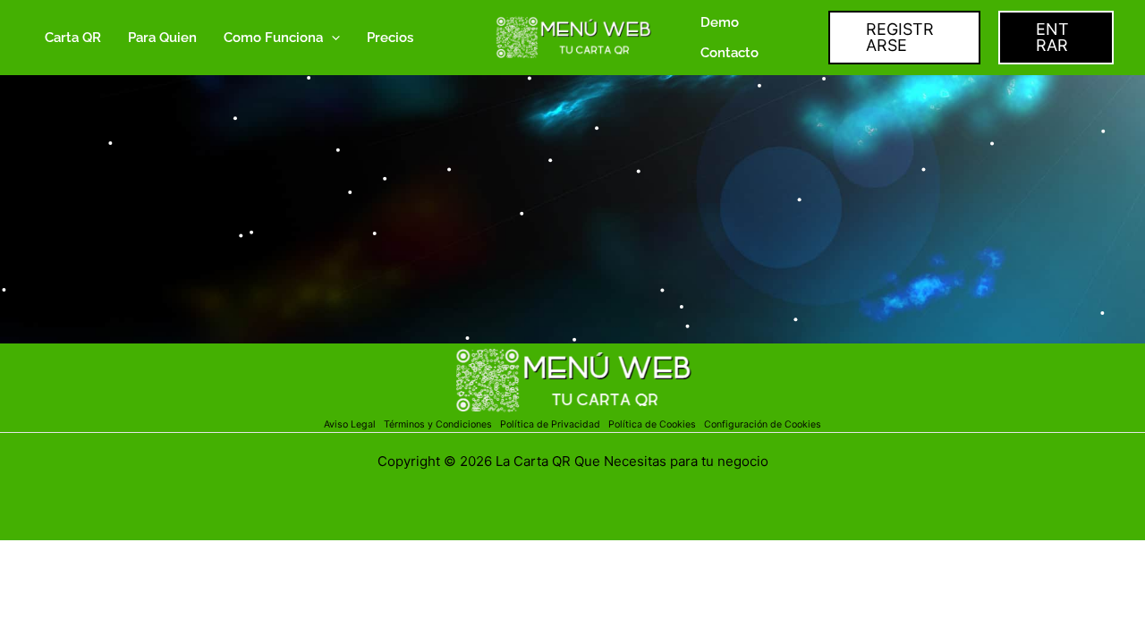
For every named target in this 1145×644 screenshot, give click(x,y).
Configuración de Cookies (762, 424)
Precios (390, 38)
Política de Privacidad (553, 424)
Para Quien (162, 38)
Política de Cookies (652, 424)
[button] (331, 37)
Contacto (729, 53)
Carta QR (73, 38)
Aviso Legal (351, 424)
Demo (719, 22)
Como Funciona (273, 38)
